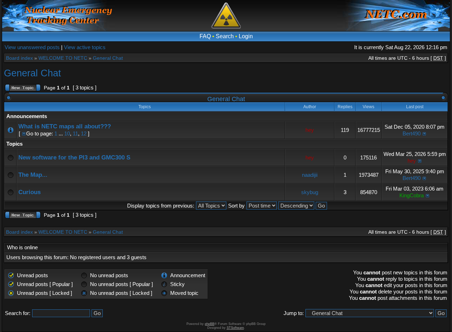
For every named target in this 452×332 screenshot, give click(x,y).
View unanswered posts (32, 47)
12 (84, 133)
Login (246, 36)
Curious (29, 192)
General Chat (108, 58)
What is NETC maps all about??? (64, 126)
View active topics (85, 47)
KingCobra (411, 195)
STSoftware (235, 328)
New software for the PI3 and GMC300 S (74, 157)
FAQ (205, 36)
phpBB (209, 324)
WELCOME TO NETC (62, 58)
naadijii (309, 175)
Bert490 (412, 133)
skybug (309, 192)
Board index (19, 58)
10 (67, 133)
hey (309, 130)
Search (225, 36)
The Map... (32, 174)
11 (75, 133)
